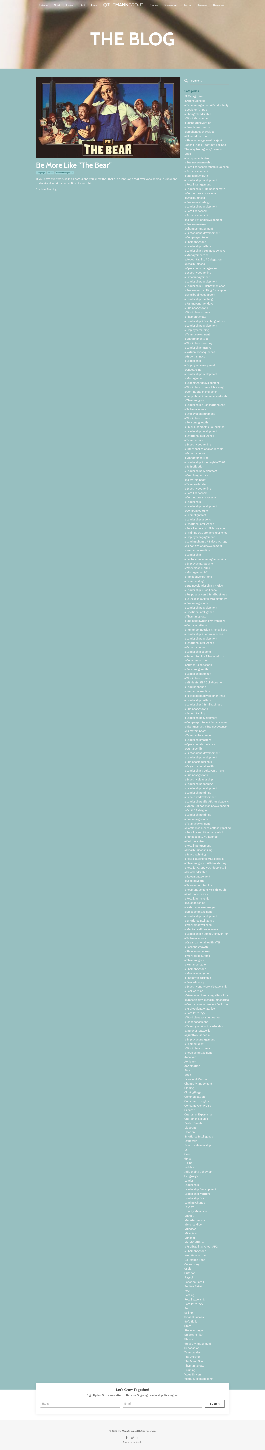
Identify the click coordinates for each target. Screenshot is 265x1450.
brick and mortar (195, 1079)
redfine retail (193, 1286)
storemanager (194, 1330)
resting (189, 1295)
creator (189, 1110)
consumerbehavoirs (197, 1105)
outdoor (189, 1273)
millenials (190, 1233)
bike (187, 1070)
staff (187, 1326)
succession (191, 1348)
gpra (187, 1158)
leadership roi (194, 1198)
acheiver (190, 1057)
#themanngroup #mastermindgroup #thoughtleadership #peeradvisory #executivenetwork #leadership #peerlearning (205, 980)
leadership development (200, 1189)
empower (190, 1141)
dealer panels (193, 1123)
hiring (188, 1163)
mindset (189, 1238)
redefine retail (194, 1282)
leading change (194, 1202)
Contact (70, 5)
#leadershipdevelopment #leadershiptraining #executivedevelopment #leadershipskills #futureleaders (206, 795)
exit (186, 1149)
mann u (189, 1216)
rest (187, 1290)
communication (194, 1096)
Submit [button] (215, 1403)
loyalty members (195, 1211)
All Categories (193, 96)
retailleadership (194, 1299)
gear (187, 1154)
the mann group (195, 1361)
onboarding (192, 1264)
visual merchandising (198, 1379)
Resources (219, 5)
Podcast (43, 5)
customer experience (198, 1114)
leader (189, 1180)
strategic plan (193, 1334)
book (187, 1074)
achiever (190, 1061)
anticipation (192, 1066)
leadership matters (197, 1194)
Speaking (202, 5)
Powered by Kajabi (132, 1442)
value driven (192, 1374)
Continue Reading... (47, 189)
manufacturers (194, 1220)
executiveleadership (197, 1145)
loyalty (189, 1207)
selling (188, 1312)
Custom (187, 5)
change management (198, 1083)
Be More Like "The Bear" (74, 165)
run (186, 1308)
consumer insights (196, 1101)
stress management (64, 173)
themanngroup (194, 1365)
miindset (190, 1229)
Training (154, 5)
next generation (195, 1255)
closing (189, 1088)
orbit (187, 1268)
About (57, 5)
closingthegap (193, 1092)
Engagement (170, 5)
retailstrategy (193, 1304)
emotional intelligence (198, 1136)
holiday (189, 1167)
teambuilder (192, 1352)
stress (51, 173)
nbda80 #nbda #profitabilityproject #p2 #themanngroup (201, 1247)
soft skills (190, 1321)
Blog (83, 5)
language (41, 173)
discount (190, 1127)
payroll (189, 1277)
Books (94, 5)
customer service (196, 1119)
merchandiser (193, 1224)
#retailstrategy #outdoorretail (205, 867)
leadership (191, 1185)
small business (194, 1317)
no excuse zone (194, 1260)
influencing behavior (198, 1171)
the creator (192, 1356)
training (189, 1370)
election (189, 1132)
